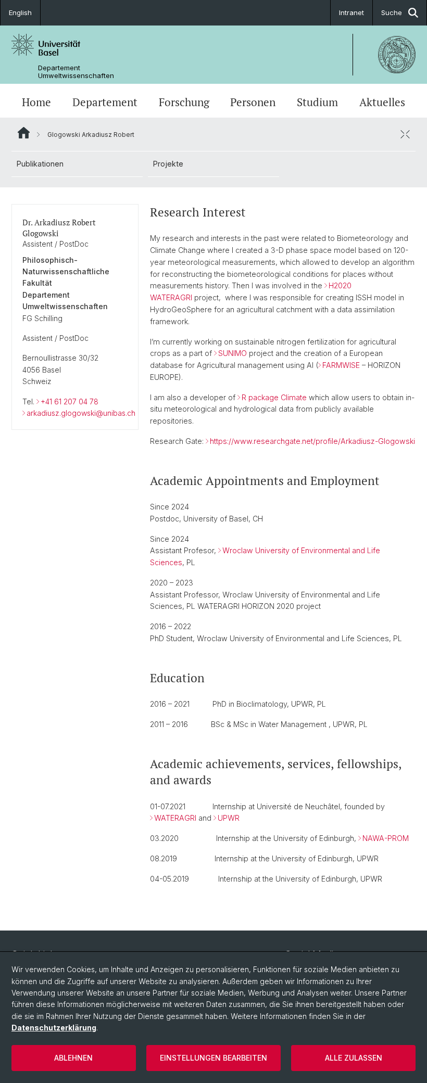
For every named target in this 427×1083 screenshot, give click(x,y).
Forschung (184, 102)
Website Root (24, 132)
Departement (104, 102)
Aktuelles (382, 102)
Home (36, 102)
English (20, 12)
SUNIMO (232, 353)
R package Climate (274, 397)
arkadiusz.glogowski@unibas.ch (81, 413)
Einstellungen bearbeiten (213, 1057)
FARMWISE (341, 365)
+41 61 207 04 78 (69, 401)
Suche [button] (391, 12)
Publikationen (40, 163)
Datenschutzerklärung (53, 1027)
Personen (252, 102)
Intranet (351, 12)
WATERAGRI (175, 817)
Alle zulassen (353, 1057)
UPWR (229, 817)
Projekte (168, 163)
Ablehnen (73, 1057)
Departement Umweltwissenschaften (76, 72)
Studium (317, 102)
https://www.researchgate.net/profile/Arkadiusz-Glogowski (312, 441)
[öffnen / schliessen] (405, 134)
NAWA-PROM (385, 838)
